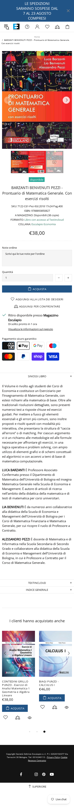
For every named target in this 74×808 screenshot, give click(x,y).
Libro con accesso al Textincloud (44, 219)
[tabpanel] (18, 680)
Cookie (64, 757)
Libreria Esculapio (16, 27)
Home (37, 36)
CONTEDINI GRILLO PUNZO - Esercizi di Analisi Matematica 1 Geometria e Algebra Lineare (16, 688)
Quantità (7, 272)
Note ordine (9, 247)
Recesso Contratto (37, 760)
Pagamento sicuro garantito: (19, 339)
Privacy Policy (53, 757)
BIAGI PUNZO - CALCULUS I (49, 683)
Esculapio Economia (43, 224)
